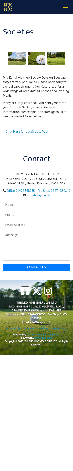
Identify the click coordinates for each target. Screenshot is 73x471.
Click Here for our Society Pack (27, 131)
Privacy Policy (14, 328)
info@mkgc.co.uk (38, 195)
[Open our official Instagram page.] (48, 291)
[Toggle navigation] (65, 7)
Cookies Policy (58, 328)
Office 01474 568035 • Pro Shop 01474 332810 (38, 191)
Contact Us (36, 267)
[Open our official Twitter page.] (36, 291)
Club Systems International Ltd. (43, 334)
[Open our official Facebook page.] (25, 291)
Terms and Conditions (36, 328)
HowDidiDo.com (43, 337)
